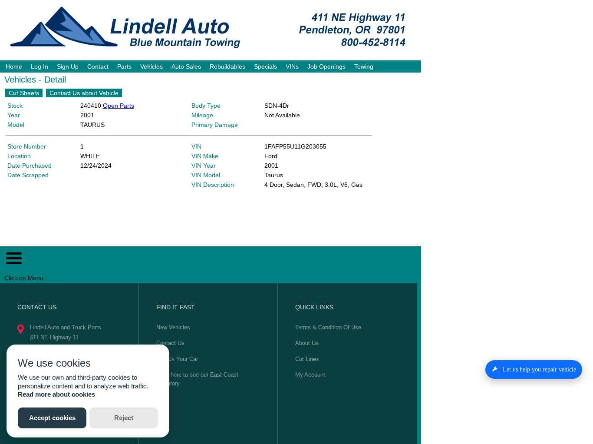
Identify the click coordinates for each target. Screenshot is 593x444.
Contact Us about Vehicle (84, 92)
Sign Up (68, 66)
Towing (363, 66)
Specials (265, 66)
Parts (124, 66)
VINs (292, 66)
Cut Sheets (24, 92)
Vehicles (151, 66)
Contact (98, 66)
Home (14, 66)
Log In (39, 66)
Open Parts (118, 105)
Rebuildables (227, 66)
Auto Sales (186, 66)
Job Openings (326, 66)
